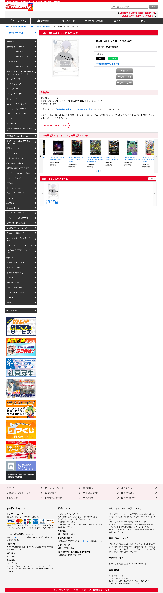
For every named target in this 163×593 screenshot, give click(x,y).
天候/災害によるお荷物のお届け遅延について (137, 13)
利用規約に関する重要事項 (108, 64)
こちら (14, 537)
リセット (152, 179)
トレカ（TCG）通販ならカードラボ (94, 590)
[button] (124, 70)
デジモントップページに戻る (55, 125)
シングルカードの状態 (83, 109)
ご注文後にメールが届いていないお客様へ (138, 16)
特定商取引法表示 (64, 109)
